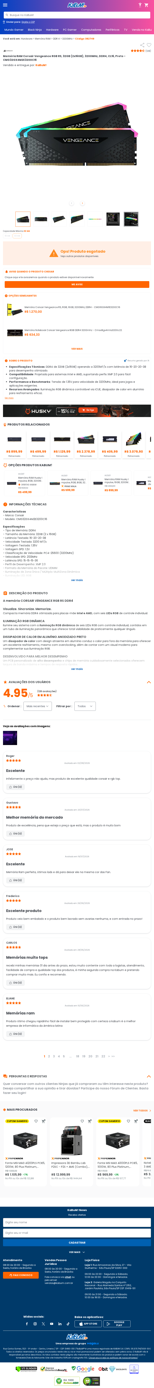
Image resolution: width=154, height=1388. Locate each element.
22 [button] (103, 1056)
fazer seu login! (14, 1093)
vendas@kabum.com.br (59, 1283)
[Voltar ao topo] (77, 1337)
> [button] (109, 1056)
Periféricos (112, 30)
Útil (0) (17, 787)
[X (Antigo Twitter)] (43, 1324)
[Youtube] (51, 1324)
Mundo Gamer (14, 30)
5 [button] (64, 1056)
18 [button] (77, 1056)
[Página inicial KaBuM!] (77, 5)
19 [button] (83, 1056)
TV (125, 30)
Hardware (52, 30)
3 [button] (54, 1056)
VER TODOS (140, 1110)
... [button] (70, 1056)
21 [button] (96, 1056)
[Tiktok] (68, 1324)
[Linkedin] (60, 1324)
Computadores (91, 30)
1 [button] (44, 1056)
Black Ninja (35, 30)
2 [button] (49, 1056)
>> (113, 1056)
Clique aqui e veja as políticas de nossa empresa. (113, 1357)
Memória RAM (43, 38)
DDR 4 (57, 38)
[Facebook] (26, 1324)
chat (68, 1277)
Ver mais (77, 348)
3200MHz (68, 38)
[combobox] (77, 15)
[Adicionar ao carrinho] (43, 1121)
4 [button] (59, 1056)
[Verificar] (26, 1369)
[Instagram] (35, 1324)
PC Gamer (70, 30)
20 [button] (90, 1056)
